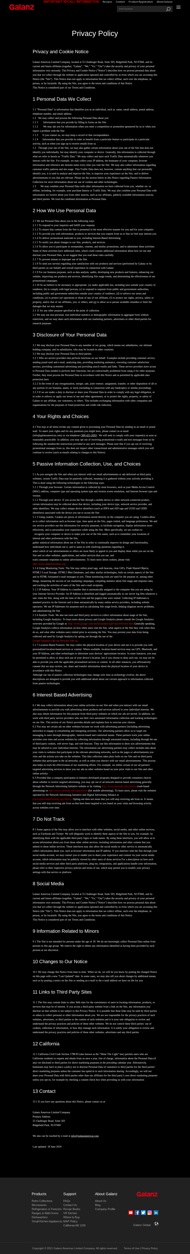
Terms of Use (131, 1248)
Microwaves (39, 1205)
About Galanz (165, 1)
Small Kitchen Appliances (47, 1221)
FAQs (66, 1200)
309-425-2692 (88, 435)
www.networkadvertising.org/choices (52, 799)
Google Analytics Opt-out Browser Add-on (55, 640)
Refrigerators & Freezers (47, 1209)
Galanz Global (141, 1225)
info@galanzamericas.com (85, 1136)
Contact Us (70, 1205)
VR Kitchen (70, 1213)
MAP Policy (70, 1221)
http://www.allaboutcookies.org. (49, 564)
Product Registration (141, 1)
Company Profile (105, 1209)
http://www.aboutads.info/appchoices (68, 790)
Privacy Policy (150, 1248)
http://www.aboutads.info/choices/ (119, 786)
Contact (120, 1)
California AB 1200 (74, 1225)
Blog (97, 1205)
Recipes (107, 1)
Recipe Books (71, 1209)
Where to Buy (71, 1217)
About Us (100, 1200)
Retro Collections (42, 1200)
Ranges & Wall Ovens (45, 1213)
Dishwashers (40, 1217)
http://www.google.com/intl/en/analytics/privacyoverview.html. (100, 623)
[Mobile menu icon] (178, 7)
